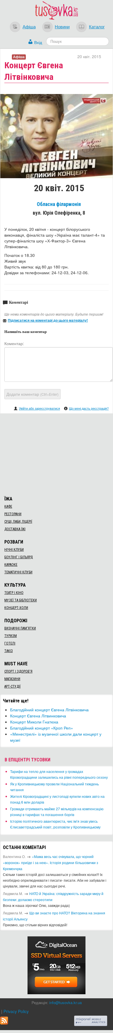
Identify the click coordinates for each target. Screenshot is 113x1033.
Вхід (38, 42)
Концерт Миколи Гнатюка (34, 722)
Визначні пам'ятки (20, 628)
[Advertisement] (56, 454)
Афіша (29, 26)
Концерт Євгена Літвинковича (38, 716)
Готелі (9, 643)
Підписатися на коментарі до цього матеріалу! (48, 320)
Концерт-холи (16, 608)
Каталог (97, 26)
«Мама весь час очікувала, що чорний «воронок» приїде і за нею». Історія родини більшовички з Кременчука (50, 862)
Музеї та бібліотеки (20, 600)
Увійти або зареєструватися (39, 408)
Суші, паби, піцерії (18, 522)
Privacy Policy (16, 1011)
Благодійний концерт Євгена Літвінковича (49, 709)
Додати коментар (32, 394)
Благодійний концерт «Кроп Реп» (41, 728)
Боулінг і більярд (18, 557)
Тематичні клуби (18, 572)
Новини (62, 26)
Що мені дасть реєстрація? (89, 408)
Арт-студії (12, 686)
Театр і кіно (13, 593)
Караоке (10, 565)
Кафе (8, 506)
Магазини (12, 679)
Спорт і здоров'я (18, 671)
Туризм (10, 636)
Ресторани (12, 514)
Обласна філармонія (59, 204)
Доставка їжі (14, 529)
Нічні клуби (14, 550)
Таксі (8, 651)
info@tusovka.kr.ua (65, 1002)
